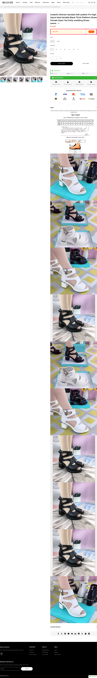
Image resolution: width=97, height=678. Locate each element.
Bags (53, 2)
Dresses (25, 2)
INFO (55, 647)
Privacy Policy (45, 654)
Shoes (59, 2)
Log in (55, 650)
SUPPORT (32, 647)
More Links (66, 2)
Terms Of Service (32, 654)
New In (18, 2)
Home (1, 7)
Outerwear (46, 2)
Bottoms (37, 2)
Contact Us (31, 652)
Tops (31, 2)
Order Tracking (57, 654)
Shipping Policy (45, 650)
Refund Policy (45, 652)
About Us (31, 650)
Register (56, 652)
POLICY (44, 647)
